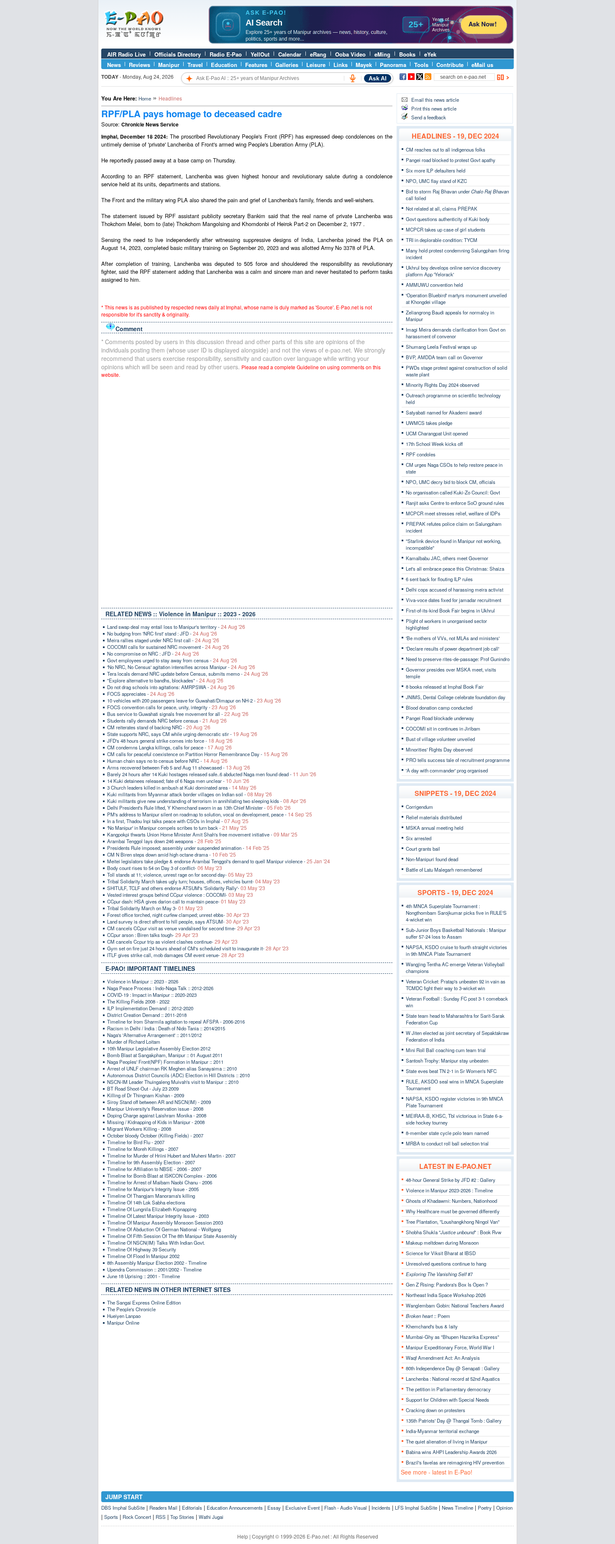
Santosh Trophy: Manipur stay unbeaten (447, 1060)
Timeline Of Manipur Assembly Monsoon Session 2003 (165, 1222)
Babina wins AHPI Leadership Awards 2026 (451, 1452)
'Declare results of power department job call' (452, 648)
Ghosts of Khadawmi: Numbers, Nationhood (451, 1200)
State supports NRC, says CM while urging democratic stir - (182, 734)
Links (340, 65)
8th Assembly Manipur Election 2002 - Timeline (157, 1262)
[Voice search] (353, 78)
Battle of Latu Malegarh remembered (444, 869)
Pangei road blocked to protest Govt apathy (450, 160)
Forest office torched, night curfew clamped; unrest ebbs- (178, 914)
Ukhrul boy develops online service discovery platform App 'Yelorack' (453, 271)
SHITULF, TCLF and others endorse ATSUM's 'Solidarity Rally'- (186, 888)
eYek (430, 54)
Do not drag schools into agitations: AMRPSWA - (171, 687)
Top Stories (182, 1516)
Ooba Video (350, 54)
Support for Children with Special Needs (447, 1399)
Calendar (289, 54)
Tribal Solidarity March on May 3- (155, 908)
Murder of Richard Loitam (133, 1041)
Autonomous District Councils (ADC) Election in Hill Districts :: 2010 (178, 1075)
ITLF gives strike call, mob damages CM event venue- (175, 955)
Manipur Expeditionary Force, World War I (450, 1347)
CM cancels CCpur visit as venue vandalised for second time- (183, 928)
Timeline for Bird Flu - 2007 (135, 1142)
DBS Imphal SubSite (123, 1507)
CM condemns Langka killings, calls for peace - (169, 747)
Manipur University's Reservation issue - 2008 (155, 1108)
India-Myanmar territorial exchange (442, 1431)
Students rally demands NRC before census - (167, 720)
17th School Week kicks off (434, 443)
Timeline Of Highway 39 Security (141, 1249)
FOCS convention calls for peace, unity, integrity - (171, 707)
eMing (382, 54)
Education (224, 65)
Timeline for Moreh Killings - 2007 (142, 1148)
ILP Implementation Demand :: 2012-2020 (150, 1008)
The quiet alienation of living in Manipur (446, 1441)
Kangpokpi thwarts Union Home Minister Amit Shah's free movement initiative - (202, 834)
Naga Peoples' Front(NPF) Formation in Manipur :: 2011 (165, 1061)
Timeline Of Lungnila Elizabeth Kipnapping (151, 1209)
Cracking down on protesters (435, 1410)
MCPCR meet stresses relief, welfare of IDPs (453, 513)
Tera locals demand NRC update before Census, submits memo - (187, 673)
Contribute (450, 65)
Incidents (381, 1507)
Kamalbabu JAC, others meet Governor (447, 558)
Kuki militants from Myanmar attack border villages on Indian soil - (189, 794)
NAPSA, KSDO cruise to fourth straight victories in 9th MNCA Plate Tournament (456, 950)
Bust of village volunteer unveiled (440, 739)
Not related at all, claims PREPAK (441, 208)
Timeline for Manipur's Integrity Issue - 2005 (153, 1189)
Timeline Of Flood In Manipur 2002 (143, 1256)
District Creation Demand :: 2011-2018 (147, 1014)
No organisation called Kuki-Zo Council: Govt (453, 492)
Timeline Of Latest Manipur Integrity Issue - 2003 (158, 1215)
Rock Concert (137, 1516)
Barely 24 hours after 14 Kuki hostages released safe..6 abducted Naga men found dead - (211, 774)
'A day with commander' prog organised (447, 770)
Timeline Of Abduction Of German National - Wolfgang (164, 1229)
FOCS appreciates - (140, 693)
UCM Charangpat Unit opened (437, 433)
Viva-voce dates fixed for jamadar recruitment (453, 600)
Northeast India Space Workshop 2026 (446, 1295)
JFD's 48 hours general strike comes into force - (170, 740)
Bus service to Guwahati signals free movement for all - (178, 713)
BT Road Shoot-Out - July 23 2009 (143, 1088)
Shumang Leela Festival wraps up (441, 346)
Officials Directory (177, 54)
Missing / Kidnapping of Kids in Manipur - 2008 (156, 1122)
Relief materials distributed (434, 817)
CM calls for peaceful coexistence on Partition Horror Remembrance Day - (197, 754)
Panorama (393, 65)
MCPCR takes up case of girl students (445, 229)
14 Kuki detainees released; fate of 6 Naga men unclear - (178, 780)
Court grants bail (423, 848)
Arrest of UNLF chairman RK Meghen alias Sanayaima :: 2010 (172, 1068)
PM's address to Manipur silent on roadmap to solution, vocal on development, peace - (209, 814)
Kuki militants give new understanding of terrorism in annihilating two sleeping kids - (206, 801)
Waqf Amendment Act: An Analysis (443, 1357)
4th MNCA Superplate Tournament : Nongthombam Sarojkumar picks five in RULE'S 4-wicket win (456, 913)
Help (242, 1536)
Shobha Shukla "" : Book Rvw (453, 1232)
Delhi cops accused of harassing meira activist (454, 589)
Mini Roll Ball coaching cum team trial (446, 1050)
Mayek (364, 65)
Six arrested (418, 838)
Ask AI (378, 78)
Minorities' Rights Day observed (439, 749)
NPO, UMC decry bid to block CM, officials (450, 482)
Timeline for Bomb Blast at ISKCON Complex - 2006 (162, 1175)
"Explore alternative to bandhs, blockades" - (165, 680)
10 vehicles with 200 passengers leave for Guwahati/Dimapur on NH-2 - (194, 700)
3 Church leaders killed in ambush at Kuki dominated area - (181, 787)
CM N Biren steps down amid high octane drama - (171, 854)
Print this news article (433, 108)
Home (144, 98)
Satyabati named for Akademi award (444, 412)
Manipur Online (123, 1322)
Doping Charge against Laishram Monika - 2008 (156, 1115)
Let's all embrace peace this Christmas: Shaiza (455, 568)
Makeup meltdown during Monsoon (442, 1242)
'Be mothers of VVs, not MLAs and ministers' (453, 638)
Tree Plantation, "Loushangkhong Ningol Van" (453, 1221)
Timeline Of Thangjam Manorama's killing (151, 1195)
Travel (195, 65)
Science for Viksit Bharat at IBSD (441, 1253)
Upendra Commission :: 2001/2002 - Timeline (154, 1269)
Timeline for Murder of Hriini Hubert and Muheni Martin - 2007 (171, 1155)
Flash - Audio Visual (345, 1507)
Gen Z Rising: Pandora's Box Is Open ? (447, 1284)
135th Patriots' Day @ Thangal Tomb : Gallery (454, 1420)
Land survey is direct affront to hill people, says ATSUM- (178, 921)
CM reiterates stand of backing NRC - (158, 727)
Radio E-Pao (226, 54)
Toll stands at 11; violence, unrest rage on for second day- (180, 874)
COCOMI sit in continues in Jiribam (443, 728)
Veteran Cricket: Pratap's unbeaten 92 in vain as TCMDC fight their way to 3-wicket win (455, 984)
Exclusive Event (302, 1507)
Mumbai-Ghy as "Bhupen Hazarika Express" (452, 1336)
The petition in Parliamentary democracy (448, 1389)
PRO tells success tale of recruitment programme (458, 760)
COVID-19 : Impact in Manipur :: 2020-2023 (152, 994)
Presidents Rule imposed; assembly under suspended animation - (188, 847)
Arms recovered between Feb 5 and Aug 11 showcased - (178, 767)
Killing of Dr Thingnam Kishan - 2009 (145, 1095)
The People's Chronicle (131, 1309)
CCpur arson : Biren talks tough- (152, 935)
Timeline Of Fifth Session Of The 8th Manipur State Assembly (172, 1236)
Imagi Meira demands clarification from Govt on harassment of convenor (455, 333)
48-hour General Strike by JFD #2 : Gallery (450, 1179)
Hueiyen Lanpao (124, 1315)
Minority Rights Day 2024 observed (442, 384)
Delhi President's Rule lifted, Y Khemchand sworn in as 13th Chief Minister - (199, 807)
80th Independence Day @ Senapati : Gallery (453, 1368)
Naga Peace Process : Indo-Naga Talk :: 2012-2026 (160, 988)
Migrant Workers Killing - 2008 (139, 1128)
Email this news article (435, 99)
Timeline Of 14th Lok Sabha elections (146, 1202)
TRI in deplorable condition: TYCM (441, 240)
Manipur (168, 65)
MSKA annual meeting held (434, 827)
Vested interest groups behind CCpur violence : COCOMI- (180, 894)
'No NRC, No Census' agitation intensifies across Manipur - (181, 667)
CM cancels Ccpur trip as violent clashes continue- (172, 941)
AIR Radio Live (126, 54)
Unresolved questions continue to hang (446, 1263)
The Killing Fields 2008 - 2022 (138, 1001)
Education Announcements (235, 1507)
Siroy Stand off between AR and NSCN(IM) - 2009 (159, 1102)
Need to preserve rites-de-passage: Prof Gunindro (458, 659)
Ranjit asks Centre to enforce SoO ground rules (455, 502)
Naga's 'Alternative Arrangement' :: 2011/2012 (154, 1035)
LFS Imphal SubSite (416, 1507)
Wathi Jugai (211, 1516)
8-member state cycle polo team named (447, 1133)
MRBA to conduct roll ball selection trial (447, 1143)
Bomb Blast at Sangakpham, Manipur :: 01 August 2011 (165, 1055)
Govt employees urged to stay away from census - (172, 660)
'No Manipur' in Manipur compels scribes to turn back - (177, 827)
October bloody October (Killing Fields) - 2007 (155, 1135)
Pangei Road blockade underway (440, 718)
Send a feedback (428, 117)
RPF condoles (421, 454)
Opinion (504, 1507)
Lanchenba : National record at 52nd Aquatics (453, 1378)
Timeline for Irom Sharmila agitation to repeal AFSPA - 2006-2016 (176, 1021)
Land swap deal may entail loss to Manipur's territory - (176, 626)
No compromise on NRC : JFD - (153, 653)
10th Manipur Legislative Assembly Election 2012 (158, 1048)
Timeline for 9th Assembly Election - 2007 (151, 1162)
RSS (161, 1516)
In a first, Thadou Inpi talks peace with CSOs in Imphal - (178, 821)
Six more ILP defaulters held (435, 170)
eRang (318, 54)
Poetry (485, 1507)
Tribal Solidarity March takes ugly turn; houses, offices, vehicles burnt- (193, 881)
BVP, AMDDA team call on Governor (444, 357)
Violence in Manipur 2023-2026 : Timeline (449, 1190)
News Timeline (457, 1507)
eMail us (482, 65)
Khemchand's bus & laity (432, 1326)
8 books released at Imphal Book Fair (445, 686)
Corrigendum (419, 806)
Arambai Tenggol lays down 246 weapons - (164, 841)
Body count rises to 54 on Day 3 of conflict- (164, 868)
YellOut (260, 54)
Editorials (192, 1507)
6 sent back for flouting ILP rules (439, 579)
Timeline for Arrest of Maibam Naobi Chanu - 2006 (159, 1182)
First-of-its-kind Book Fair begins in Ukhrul (450, 610)
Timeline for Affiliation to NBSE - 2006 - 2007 (154, 1169)
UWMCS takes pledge (429, 422)
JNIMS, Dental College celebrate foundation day (455, 697)
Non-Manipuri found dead (432, 859)
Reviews (139, 65)
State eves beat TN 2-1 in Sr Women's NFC (451, 1071)
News (114, 65)
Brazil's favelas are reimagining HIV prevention (455, 1462)
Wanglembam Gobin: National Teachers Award (455, 1305)
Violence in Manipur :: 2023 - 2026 (142, 981)
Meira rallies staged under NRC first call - (163, 640)
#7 (439, 1274)
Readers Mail (163, 1507)
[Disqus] (246, 491)
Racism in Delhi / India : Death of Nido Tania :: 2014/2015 (166, 1028)
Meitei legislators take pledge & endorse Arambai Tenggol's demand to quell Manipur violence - (218, 861)
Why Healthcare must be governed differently (453, 1211)
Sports (111, 1516)
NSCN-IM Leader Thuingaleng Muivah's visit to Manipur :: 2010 (172, 1081)
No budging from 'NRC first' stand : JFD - (162, 633)
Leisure (315, 65)
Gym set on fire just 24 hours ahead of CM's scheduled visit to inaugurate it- (198, 948)
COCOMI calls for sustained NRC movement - (168, 646)
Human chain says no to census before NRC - (167, 760)
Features (256, 65)
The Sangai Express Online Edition (144, 1302)
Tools (421, 65)
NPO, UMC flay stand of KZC (436, 181)
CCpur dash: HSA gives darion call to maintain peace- (176, 901)
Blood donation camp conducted (439, 707)
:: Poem (428, 1315)
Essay (274, 1507)
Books (407, 54)
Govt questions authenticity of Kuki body (447, 219)
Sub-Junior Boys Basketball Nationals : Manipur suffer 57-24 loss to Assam (456, 933)
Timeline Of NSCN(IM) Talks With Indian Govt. (156, 1242)
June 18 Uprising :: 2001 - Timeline (143, 1276)
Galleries (286, 65)
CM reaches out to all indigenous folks (445, 149)
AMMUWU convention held (434, 284)
